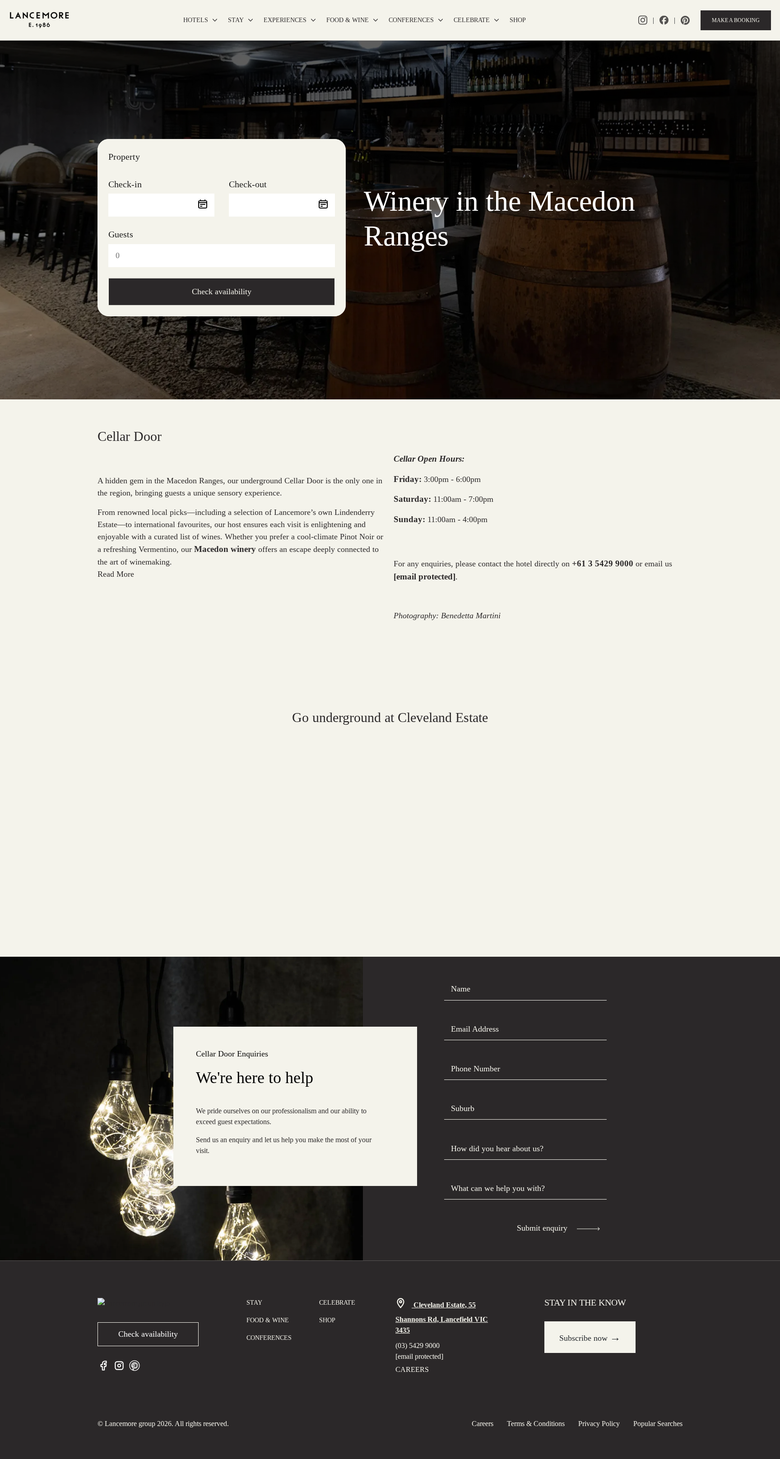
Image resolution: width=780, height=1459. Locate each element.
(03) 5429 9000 (417, 1345)
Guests (120, 234)
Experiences (285, 20)
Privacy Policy (599, 1423)
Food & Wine (347, 20)
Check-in (125, 184)
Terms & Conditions (536, 1423)
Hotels (195, 20)
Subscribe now (590, 1337)
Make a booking (736, 20)
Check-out (248, 184)
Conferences (411, 20)
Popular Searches (657, 1423)
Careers (412, 1369)
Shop (518, 20)
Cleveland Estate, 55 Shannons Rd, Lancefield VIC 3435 (441, 1317)
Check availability (221, 291)
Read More (116, 574)
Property (124, 157)
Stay (236, 20)
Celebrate (472, 20)
